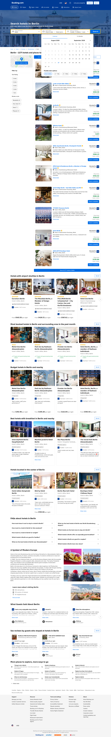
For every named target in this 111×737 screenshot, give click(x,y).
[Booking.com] (17, 3)
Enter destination (19, 30)
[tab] (55, 36)
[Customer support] (70, 3)
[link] (21, 78)
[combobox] (26, 32)
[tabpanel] (67, 57)
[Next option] (100, 299)
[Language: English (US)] (66, 3)
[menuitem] (14, 7)
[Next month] (90, 40)
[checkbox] (65, 47)
